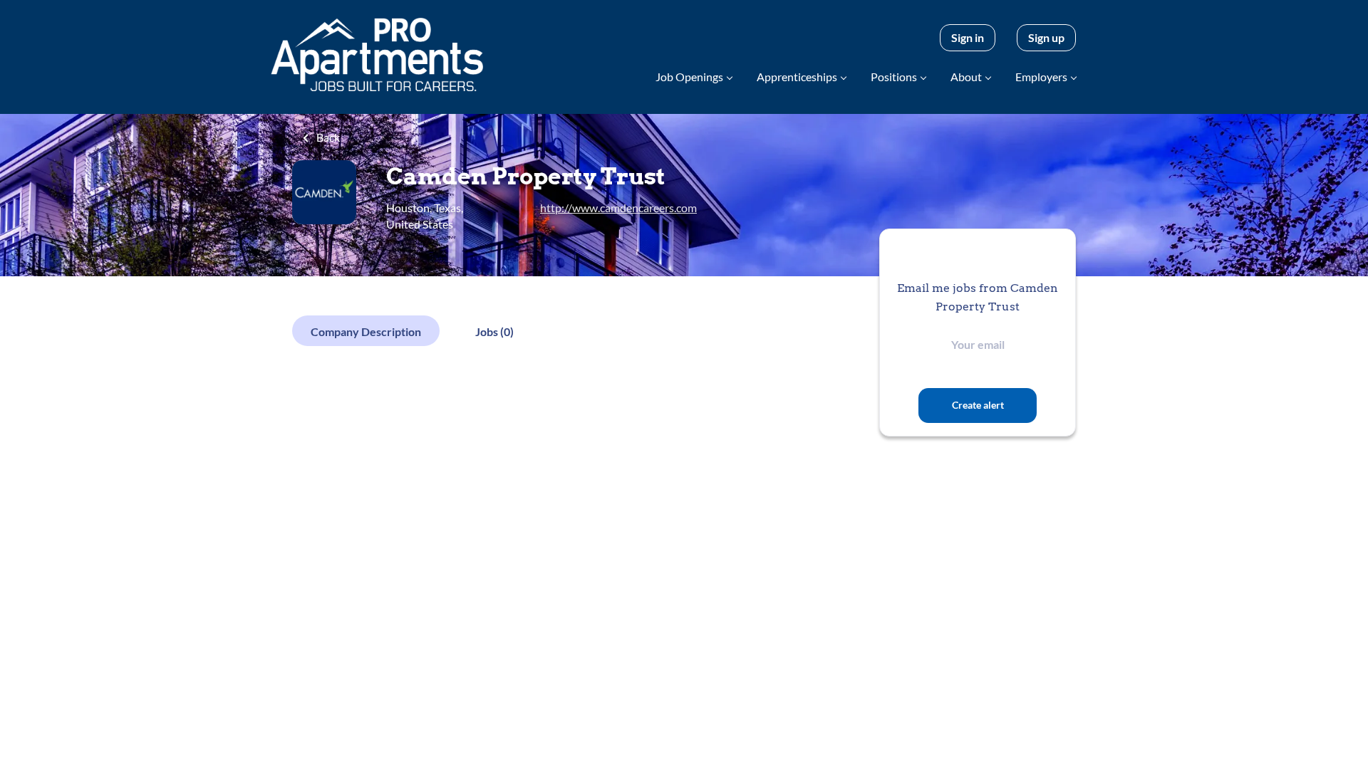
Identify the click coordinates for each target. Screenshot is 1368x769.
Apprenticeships (797, 76)
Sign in (967, 37)
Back (327, 137)
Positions (894, 76)
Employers (1041, 76)
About (966, 76)
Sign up (1046, 37)
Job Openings (689, 76)
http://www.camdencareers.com (618, 207)
